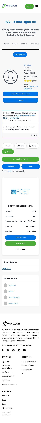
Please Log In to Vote (31, 87)
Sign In (29, 6)
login (10, 171)
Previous (11, 166)
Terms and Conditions (6, 413)
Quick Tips (6, 380)
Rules (4, 404)
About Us (5, 396)
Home (6, 43)
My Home (5, 361)
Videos (24, 43)
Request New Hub (9, 376)
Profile (14, 43)
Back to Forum (22, 159)
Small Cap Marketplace (7, 367)
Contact (25, 374)
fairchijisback (14, 297)
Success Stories (28, 366)
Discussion (34, 43)
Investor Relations (29, 361)
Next (31, 166)
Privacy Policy (7, 408)
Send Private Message (20, 94)
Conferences (7, 372)
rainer (11, 291)
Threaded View (20, 54)
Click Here (32, 231)
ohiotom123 (14, 118)
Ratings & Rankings (9, 384)
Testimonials (27, 370)
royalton (12, 285)
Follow (20, 100)
